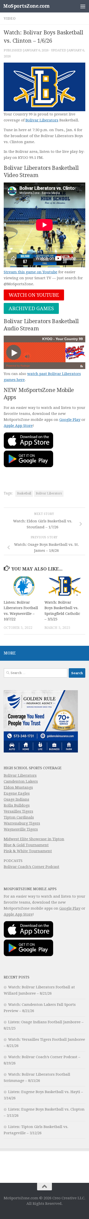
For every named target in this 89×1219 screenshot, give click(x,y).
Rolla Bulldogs (17, 805)
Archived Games (31, 308)
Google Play (69, 419)
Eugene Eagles (17, 793)
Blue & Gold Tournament (26, 845)
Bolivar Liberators (41, 120)
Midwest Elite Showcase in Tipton (34, 839)
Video (10, 18)
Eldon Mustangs (18, 787)
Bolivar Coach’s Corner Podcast (31, 866)
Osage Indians (16, 799)
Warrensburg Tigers (22, 823)
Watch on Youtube (34, 295)
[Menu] (83, 6)
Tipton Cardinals (19, 817)
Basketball (24, 493)
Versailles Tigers (18, 811)
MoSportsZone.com (26, 6)
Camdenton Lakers (21, 781)
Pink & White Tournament (28, 851)
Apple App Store (18, 425)
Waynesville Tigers (21, 829)
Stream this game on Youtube (30, 272)
